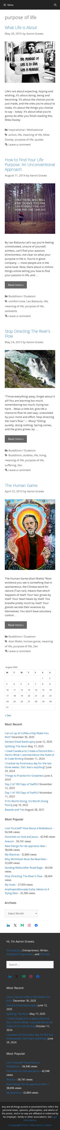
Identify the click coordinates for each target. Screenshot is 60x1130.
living (42, 455)
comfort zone (16, 301)
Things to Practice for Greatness (24, 775)
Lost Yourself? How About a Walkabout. (28, 828)
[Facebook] (36, 925)
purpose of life (24, 139)
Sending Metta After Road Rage (24, 867)
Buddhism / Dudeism (22, 296)
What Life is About (21, 27)
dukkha (28, 455)
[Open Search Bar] (55, 5)
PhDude (44, 954)
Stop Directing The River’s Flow (27, 333)
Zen (19, 465)
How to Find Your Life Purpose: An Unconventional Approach (30, 164)
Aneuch (9, 841)
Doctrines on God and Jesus (21, 836)
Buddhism (15, 455)
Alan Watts (15, 641)
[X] (15, 925)
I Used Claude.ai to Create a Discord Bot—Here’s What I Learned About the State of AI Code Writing (30, 754)
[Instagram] (29, 925)
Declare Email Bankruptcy (20, 741)
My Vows (10, 884)
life (20, 135)
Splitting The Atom (16, 746)
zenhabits (11, 311)
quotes (39, 139)
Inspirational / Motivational (25, 130)
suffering (10, 465)
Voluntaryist (13, 950)
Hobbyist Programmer (19, 954)
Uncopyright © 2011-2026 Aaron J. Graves (30, 1125)
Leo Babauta (34, 301)
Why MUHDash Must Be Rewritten (25, 859)
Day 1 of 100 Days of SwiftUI (22, 792)
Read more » (16, 285)
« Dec (8, 715)
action (12, 135)
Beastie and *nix (14, 809)
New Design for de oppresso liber (25, 846)
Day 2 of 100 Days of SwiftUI (22, 784)
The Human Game (21, 485)
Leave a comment (19, 144)
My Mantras (12, 854)
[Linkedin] (8, 925)
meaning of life (32, 135)
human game (32, 641)
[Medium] (22, 925)
